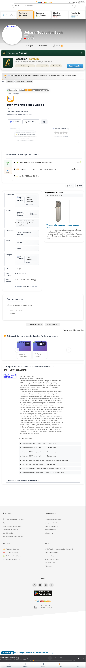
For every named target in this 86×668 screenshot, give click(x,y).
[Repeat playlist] (61, 657)
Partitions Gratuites (12, 549)
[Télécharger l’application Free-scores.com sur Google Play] (43, 593)
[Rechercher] (73, 6)
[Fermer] (81, 53)
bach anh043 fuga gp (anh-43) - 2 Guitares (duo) (38, 448)
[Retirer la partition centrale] (51, 652)
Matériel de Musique (13, 559)
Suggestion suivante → (54, 195)
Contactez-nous (8, 523)
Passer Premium (75, 66)
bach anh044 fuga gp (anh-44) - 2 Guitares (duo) (38, 452)
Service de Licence (51, 526)
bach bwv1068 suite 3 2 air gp (28, 176)
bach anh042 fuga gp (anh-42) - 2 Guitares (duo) (38, 443)
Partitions (43, 46)
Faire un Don (49, 533)
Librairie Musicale (12, 552)
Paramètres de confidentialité (13, 536)
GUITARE (10, 81)
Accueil (9, 666)
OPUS (60, 666)
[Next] (55, 657)
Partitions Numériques (13, 556)
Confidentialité (8, 533)
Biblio (43, 666)
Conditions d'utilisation (10, 529)
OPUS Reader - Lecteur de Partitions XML (59, 549)
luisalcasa (26, 286)
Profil (77, 666)
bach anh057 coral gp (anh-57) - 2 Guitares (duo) (38, 464)
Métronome (48, 566)
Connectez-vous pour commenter (20, 305)
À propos (29, 46)
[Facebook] (34, 585)
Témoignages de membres (12, 526)
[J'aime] (28, 658)
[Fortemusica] (35, 607)
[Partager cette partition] (44, 121)
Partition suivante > (52, 324)
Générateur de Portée (52, 559)
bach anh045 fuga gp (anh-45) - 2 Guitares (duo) (38, 456)
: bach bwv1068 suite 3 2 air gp (47, 169)
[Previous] (44, 657)
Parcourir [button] (25, 666)
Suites (19, 248)
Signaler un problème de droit (73, 330)
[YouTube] (40, 585)
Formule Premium (50, 529)
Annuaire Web (49, 556)
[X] (46, 585)
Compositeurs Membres (53, 519)
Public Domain (20, 274)
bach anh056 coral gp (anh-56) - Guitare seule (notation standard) (44, 460)
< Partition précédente (34, 324)
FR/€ (82, 1)
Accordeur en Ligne (51, 552)
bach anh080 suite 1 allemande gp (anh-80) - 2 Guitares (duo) (42, 468)
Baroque (19, 242)
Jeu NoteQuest (50, 563)
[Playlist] (83, 658)
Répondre (15, 316)
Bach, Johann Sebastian (24, 81)
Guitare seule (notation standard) (24, 233)
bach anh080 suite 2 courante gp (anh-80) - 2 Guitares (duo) (42, 473)
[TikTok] (51, 585)
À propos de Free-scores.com (13, 519)
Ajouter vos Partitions (52, 523)
